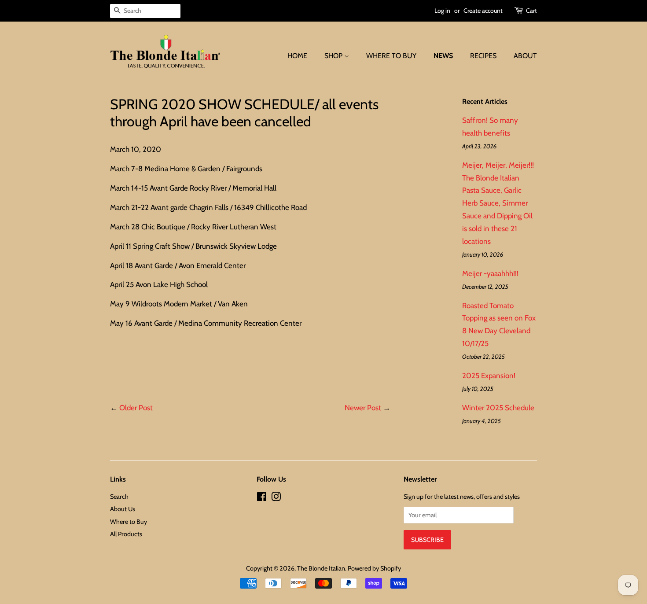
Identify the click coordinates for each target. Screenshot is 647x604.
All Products (126, 534)
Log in (442, 11)
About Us (122, 509)
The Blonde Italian (321, 568)
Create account (483, 11)
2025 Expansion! (488, 375)
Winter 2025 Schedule (498, 407)
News (443, 56)
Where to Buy (391, 56)
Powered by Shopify (374, 568)
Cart (531, 11)
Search (119, 497)
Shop (334, 56)
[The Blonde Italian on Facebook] (262, 498)
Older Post (136, 407)
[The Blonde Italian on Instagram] (276, 498)
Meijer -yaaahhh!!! (490, 273)
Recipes (483, 56)
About (525, 56)
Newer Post (363, 407)
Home (297, 56)
